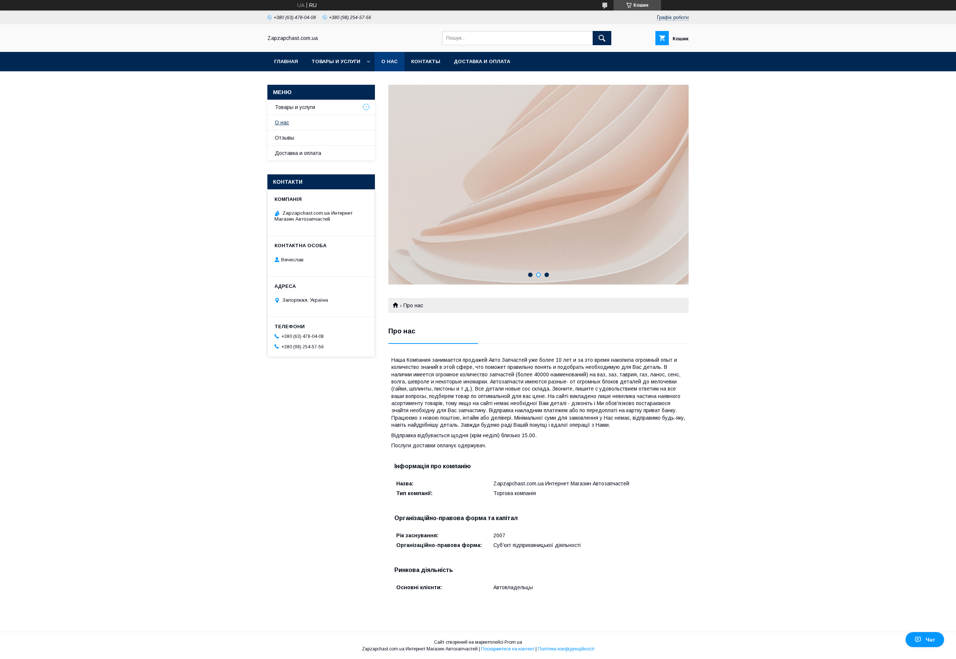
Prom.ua (513, 642)
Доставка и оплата (482, 61)
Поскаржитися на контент (507, 649)
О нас (389, 61)
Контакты (425, 61)
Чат (930, 640)
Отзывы (284, 138)
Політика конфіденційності (566, 649)
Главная (286, 61)
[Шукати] (602, 38)
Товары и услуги (335, 61)
